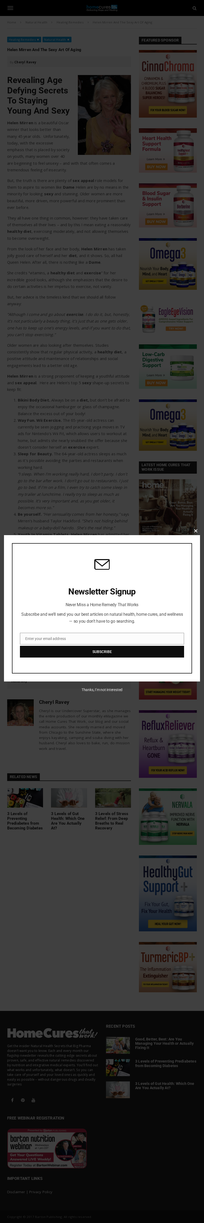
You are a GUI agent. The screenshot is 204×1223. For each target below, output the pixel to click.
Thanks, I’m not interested (102, 690)
